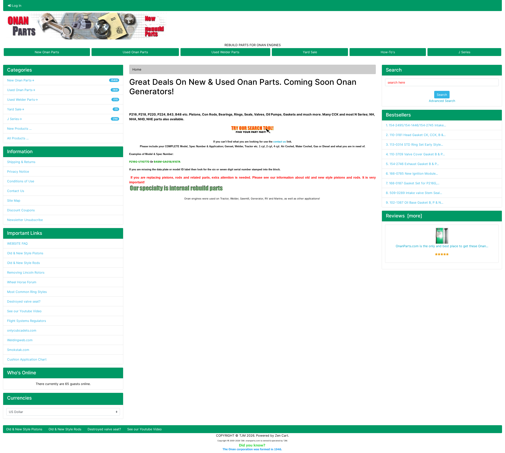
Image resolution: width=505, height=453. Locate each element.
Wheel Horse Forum (21, 282)
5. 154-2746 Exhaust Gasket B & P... (412, 164)
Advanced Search (442, 101)
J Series (464, 52)
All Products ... (18, 138)
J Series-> (62, 119)
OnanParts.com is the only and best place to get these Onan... (442, 246)
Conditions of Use (20, 181)
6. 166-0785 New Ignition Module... (412, 173)
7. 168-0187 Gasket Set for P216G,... (412, 183)
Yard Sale (310, 52)
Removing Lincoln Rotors (25, 272)
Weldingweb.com (20, 340)
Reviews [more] (404, 216)
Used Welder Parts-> (62, 100)
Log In (16, 5)
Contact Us (15, 191)
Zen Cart (281, 435)
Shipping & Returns (21, 162)
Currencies (19, 398)
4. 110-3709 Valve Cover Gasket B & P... (415, 154)
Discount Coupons (21, 210)
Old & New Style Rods (23, 263)
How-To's (388, 52)
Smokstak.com (18, 350)
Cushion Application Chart (27, 359)
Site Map (13, 200)
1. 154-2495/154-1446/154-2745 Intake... (416, 125)
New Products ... (19, 128)
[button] (498, 433)
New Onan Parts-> (62, 80)
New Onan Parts (47, 52)
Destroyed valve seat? (23, 301)
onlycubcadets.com (21, 330)
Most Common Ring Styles (27, 292)
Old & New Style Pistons (25, 253)
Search (442, 95)
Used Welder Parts (225, 52)
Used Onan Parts (135, 52)
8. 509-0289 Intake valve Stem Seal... (414, 193)
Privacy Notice (18, 171)
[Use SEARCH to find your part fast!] (252, 129)
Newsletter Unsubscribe (25, 220)
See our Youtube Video (24, 311)
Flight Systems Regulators (26, 321)
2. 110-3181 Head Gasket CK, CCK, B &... (416, 135)
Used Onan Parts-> (62, 90)
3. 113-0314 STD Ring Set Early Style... (414, 144)
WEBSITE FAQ (17, 243)
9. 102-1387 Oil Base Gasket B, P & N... (414, 202)
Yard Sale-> (62, 109)
